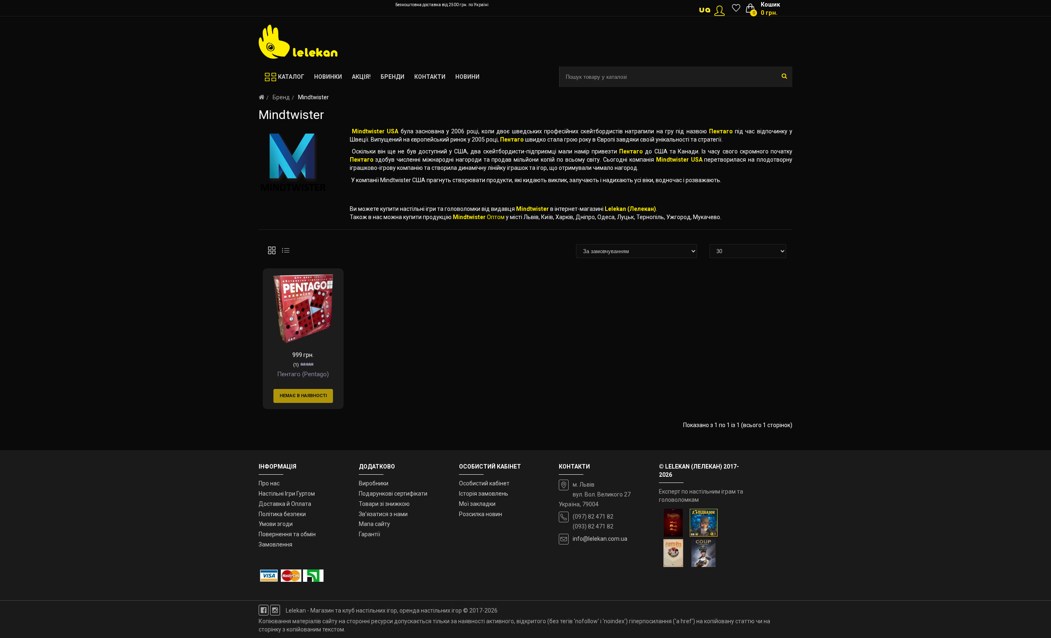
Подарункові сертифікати (393, 493)
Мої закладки (477, 504)
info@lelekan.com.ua (600, 538)
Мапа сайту (374, 524)
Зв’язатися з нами (383, 514)
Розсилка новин (480, 514)
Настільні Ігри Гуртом (287, 493)
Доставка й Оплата (285, 504)
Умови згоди (276, 524)
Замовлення (275, 544)
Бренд (281, 97)
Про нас (269, 483)
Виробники (373, 483)
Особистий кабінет (484, 483)
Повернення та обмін (287, 534)
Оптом (496, 217)
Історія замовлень (483, 493)
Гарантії (369, 534)
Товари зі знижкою (384, 504)
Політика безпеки (282, 514)
